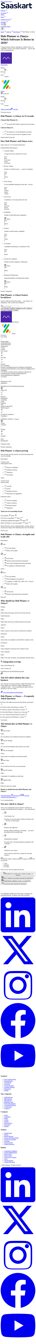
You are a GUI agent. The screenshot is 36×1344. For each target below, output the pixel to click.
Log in (2, 26)
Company (3, 22)
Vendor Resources (9, 1144)
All (2, 308)
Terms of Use (8, 1154)
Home (2, 32)
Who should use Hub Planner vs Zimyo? (13, 717)
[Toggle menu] (2, 28)
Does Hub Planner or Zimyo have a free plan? (15, 712)
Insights (6, 1090)
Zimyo (2, 91)
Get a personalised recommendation (13, 692)
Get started (7, 26)
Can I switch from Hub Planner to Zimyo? (14, 714)
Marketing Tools (8, 1102)
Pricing (6, 1134)
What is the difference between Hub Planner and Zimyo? (18, 702)
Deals (2, 17)
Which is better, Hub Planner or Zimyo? (13, 707)
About (6, 1115)
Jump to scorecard (6, 109)
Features (12, 308)
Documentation (8, 1081)
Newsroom (7, 1124)
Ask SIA (15, 109)
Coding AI (7, 1108)
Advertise (7, 1141)
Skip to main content (6, 1)
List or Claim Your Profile (11, 1138)
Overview (6, 308)
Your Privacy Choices (10, 1157)
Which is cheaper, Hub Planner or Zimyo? (13, 709)
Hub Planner (16, 32)
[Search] (2, 25)
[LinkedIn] (18, 932)
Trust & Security (8, 1160)
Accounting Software (10, 1105)
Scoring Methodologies (10, 1152)
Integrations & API (20, 308)
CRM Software (8, 1097)
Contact (6, 1121)
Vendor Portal (8, 1133)
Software (3, 10)
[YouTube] (18, 1072)
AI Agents (3, 13)
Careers (6, 1120)
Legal (5, 1159)
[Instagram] (18, 1002)
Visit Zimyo (16, 795)
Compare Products (9, 1087)
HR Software (8, 1100)
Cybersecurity (8, 1107)
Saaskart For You (5, 19)
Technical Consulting (10, 1139)
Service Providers (9, 1085)
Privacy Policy (8, 1155)
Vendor (16, 310)
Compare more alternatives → (9, 797)
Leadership (7, 1117)
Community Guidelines (10, 1151)
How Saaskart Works (10, 1079)
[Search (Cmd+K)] (4, 24)
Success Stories (8, 1142)
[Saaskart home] (16, 8)
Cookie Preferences (9, 1162)
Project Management (10, 1103)
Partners (6, 1126)
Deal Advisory (8, 1123)
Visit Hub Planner (6, 795)
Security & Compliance (7, 310)
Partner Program (8, 1136)
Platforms (29, 308)
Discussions (7, 1089)
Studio (2, 14)
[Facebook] (18, 1037)
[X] (18, 967)
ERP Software (8, 1099)
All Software (7, 1082)
